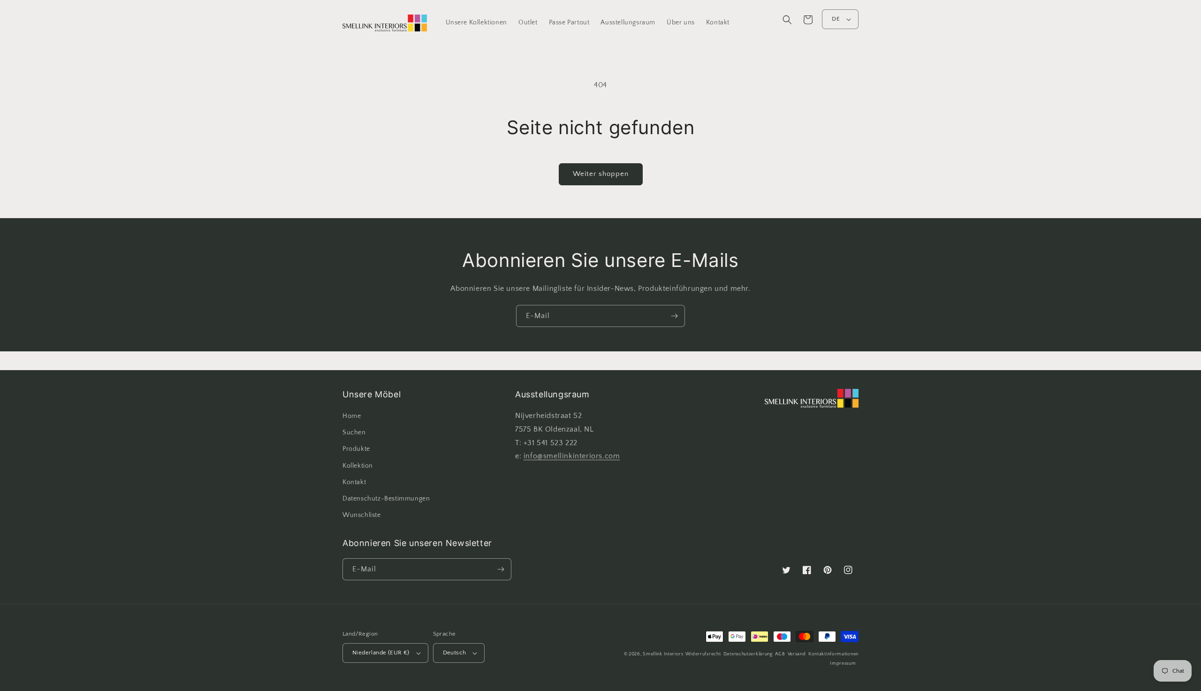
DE (836, 18)
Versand (797, 654)
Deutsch (454, 652)
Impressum (843, 663)
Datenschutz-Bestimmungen (386, 498)
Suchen (354, 432)
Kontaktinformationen (833, 654)
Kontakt (354, 482)
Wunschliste (361, 515)
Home (351, 416)
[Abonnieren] (674, 316)
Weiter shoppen (601, 174)
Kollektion (357, 466)
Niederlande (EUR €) (381, 652)
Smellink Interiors (663, 654)
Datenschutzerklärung (748, 654)
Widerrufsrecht (703, 654)
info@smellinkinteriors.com (572, 456)
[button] (787, 19)
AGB (780, 654)
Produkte (356, 449)
